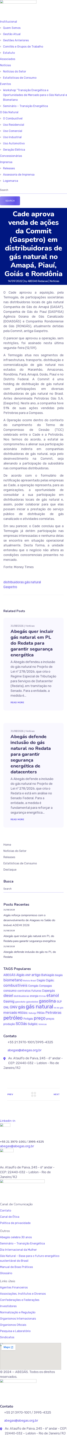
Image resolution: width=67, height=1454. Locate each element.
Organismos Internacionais (18, 1318)
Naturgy (32, 1013)
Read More (17, 702)
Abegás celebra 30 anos (16, 1237)
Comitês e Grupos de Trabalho (23, 46)
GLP (59, 1001)
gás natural (32, 582)
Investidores (8, 1306)
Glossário (6, 1273)
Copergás (48, 990)
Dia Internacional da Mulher (18, 1249)
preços (50, 1018)
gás (21, 1006)
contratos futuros (29, 990)
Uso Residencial (13, 124)
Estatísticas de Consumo (19, 77)
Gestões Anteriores (16, 40)
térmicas (43, 1024)
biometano (13, 980)
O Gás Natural (9, 112)
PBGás (41, 1012)
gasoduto (20, 1002)
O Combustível (13, 118)
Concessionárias (11, 156)
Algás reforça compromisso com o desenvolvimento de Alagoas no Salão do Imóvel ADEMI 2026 (29, 920)
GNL (6, 1007)
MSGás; (23, 1012)
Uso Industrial (12, 137)
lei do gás (58, 1008)
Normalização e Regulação (17, 1312)
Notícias (5, 65)
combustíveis (15, 985)
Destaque (9, 869)
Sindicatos (7, 1337)
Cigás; (50, 980)
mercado (10, 1013)
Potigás (28, 1018)
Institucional (8, 21)
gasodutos (32, 1001)
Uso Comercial (12, 131)
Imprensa (6, 162)
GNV (14, 1007)
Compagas (45, 985)
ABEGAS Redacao (38, 281)
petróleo (13, 1018)
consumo (10, 990)
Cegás (41, 980)
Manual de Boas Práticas (16, 1267)
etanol (52, 995)
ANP (28, 975)
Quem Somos (12, 28)
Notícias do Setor (14, 71)
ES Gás (42, 996)
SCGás (21, 1023)
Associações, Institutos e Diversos (23, 1293)
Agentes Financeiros (14, 1287)
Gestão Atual (12, 34)
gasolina (47, 1001)
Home (7, 844)
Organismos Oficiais (13, 1325)
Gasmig (8, 1001)
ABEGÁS (9, 975)
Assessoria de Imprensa (18, 174)
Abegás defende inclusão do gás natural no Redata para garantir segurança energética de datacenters (31, 754)
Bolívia (26, 980)
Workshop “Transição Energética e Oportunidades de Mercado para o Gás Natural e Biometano (35, 94)
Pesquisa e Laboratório (15, 1331)
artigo (36, 975)
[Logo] (18, 2)
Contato (5, 1210)
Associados (7, 59)
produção (9, 1024)
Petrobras (53, 1013)
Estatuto (9, 52)
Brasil (33, 980)
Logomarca (10, 180)
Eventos (5, 84)
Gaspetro (10, 587)
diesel (8, 995)
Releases (9, 168)
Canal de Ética (9, 1216)
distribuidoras (13, 582)
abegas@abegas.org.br (24, 1050)
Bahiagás (47, 975)
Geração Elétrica (14, 149)
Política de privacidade (15, 1223)
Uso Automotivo (14, 143)
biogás (59, 975)
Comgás (33, 985)
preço (40, 1018)
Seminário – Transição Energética (25, 106)
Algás (20, 975)
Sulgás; (33, 1024)
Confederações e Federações (19, 1300)
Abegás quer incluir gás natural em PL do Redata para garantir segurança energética (32, 643)
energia (34, 996)
